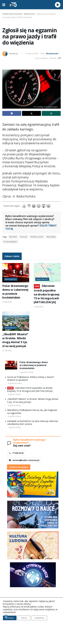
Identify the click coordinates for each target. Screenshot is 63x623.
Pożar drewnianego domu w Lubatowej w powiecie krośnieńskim (15, 291)
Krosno (13, 237)
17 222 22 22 (17, 453)
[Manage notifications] (6, 617)
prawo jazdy (36, 237)
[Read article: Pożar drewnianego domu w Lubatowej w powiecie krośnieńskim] (15, 272)
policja (23, 237)
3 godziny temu (27, 372)
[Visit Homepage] (13, 5)
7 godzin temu (14, 427)
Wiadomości (52, 53)
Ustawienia (39, 618)
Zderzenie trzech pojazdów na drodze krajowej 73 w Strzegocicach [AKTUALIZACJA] (46, 294)
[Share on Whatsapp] (51, 113)
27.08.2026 (7, 302)
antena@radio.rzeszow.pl (25, 460)
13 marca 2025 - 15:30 (34, 53)
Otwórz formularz (18, 467)
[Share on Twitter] (31, 113)
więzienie (51, 237)
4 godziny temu (15, 383)
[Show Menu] (3, 4)
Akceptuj (9, 618)
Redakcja (13, 53)
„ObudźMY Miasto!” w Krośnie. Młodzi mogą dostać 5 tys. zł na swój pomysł (15, 340)
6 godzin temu (14, 394)
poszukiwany (10, 241)
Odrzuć (24, 618)
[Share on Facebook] (11, 113)
